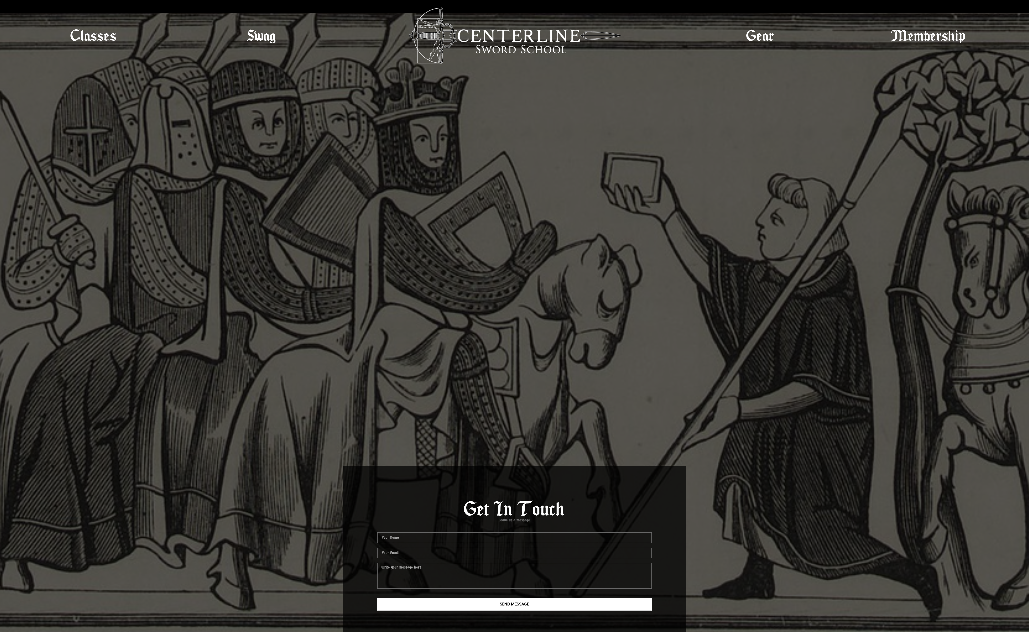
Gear (760, 36)
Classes (93, 36)
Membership (928, 36)
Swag (261, 36)
